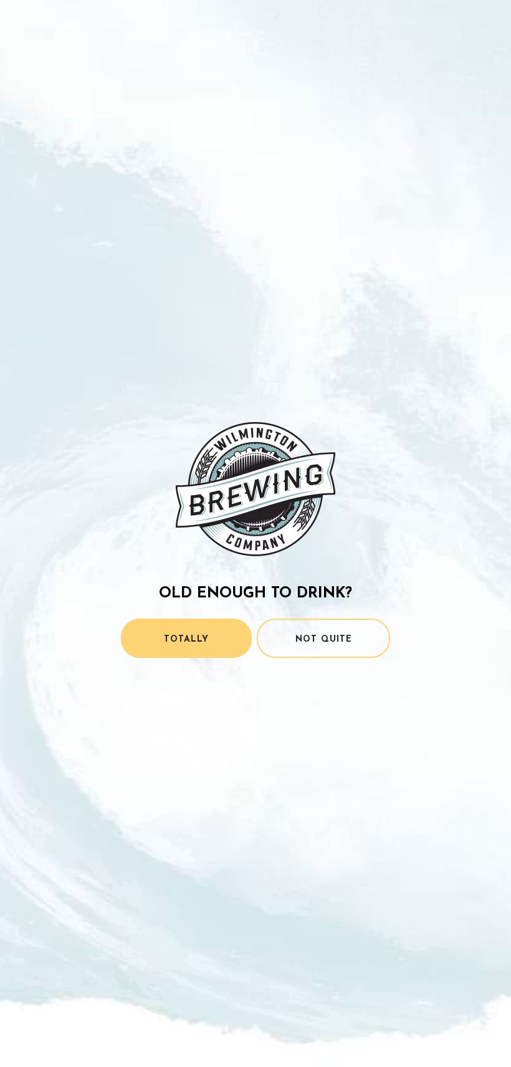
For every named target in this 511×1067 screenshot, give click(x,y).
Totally (186, 639)
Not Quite (323, 639)
